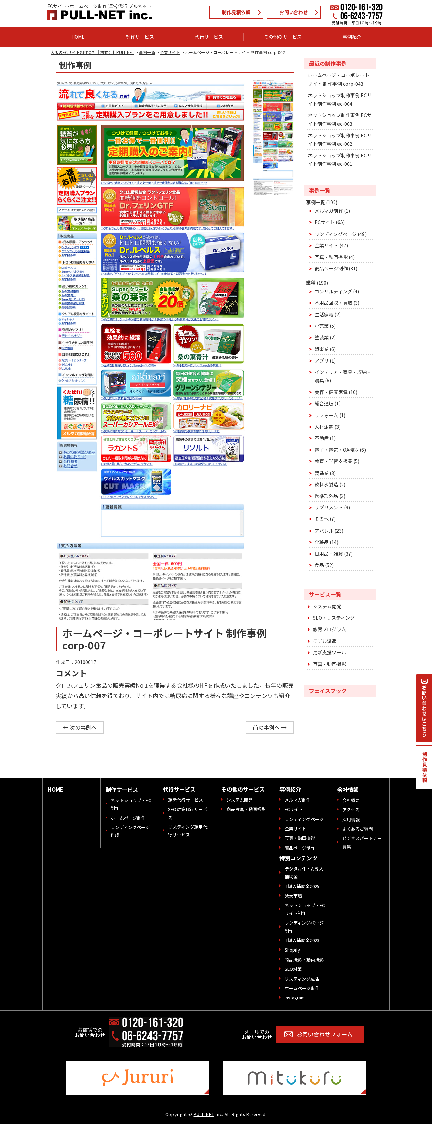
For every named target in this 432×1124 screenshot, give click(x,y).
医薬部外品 (326, 495)
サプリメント (329, 507)
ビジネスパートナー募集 (362, 842)
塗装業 (322, 337)
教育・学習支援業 (333, 461)
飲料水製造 (326, 484)
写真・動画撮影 (331, 256)
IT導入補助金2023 (302, 940)
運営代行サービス (185, 800)
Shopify (292, 949)
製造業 (322, 473)
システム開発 (327, 606)
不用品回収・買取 (333, 302)
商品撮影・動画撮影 (304, 959)
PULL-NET (204, 1114)
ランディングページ (336, 234)
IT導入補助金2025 (302, 886)
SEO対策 (293, 969)
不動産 (322, 438)
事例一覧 (315, 202)
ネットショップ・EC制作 (131, 804)
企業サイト (326, 245)
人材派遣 (324, 426)
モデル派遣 (324, 641)
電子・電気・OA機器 (337, 449)
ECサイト (325, 222)
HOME (55, 789)
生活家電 (324, 314)
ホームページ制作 (128, 817)
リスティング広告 (302, 978)
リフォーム (326, 415)
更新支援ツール (329, 652)
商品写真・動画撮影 (246, 809)
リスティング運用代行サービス (187, 831)
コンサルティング (333, 291)
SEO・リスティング (334, 617)
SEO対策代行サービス (187, 813)
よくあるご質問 (357, 829)
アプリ (322, 360)
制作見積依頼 (236, 12)
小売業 (322, 325)
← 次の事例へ (80, 727)
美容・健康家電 (331, 392)
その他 (322, 518)
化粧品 (322, 542)
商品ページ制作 (331, 268)
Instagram (295, 997)
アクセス (350, 809)
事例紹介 (290, 789)
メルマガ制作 (329, 210)
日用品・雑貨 (329, 553)
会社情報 (348, 789)
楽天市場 (293, 895)
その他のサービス (243, 789)
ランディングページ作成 (130, 831)
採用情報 (351, 819)
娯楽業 (322, 349)
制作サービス (122, 789)
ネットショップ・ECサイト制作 (305, 909)
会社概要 (351, 800)
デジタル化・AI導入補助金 (304, 872)
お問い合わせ (293, 12)
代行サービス (179, 789)
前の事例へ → (270, 727)
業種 (311, 282)
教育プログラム (329, 629)
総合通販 (324, 403)
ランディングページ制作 (304, 926)
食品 (319, 565)
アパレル (324, 530)
